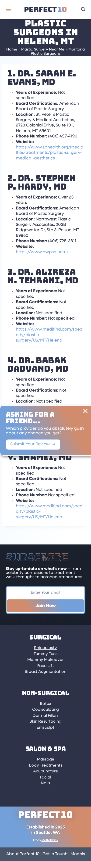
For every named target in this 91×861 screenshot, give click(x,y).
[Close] (85, 411)
